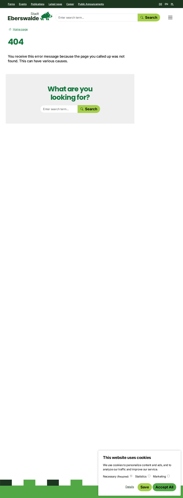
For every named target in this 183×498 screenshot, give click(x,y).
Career (70, 4)
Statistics (141, 476)
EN (166, 4)
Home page (20, 29)
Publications (37, 4)
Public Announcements (91, 4)
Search (151, 17)
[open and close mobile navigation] (170, 17)
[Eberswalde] (30, 16)
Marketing (159, 476)
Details (129, 487)
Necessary (116, 476)
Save (144, 487)
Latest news (55, 4)
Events (22, 4)
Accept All (164, 487)
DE (160, 4)
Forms (11, 4)
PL (172, 4)
